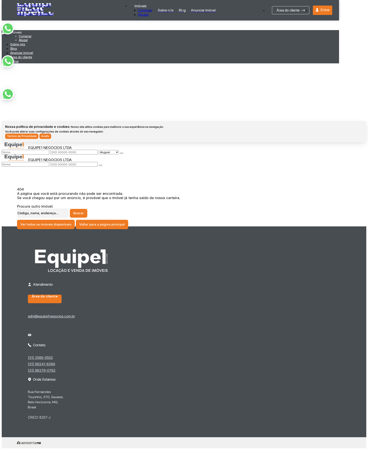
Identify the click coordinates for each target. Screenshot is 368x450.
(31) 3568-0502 (40, 357)
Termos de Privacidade (22, 136)
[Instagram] (53, 338)
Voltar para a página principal (102, 224)
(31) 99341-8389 (41, 364)
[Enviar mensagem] (121, 153)
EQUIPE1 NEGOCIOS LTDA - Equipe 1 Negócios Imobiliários (35, 9)
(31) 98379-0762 (41, 370)
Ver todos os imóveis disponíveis (45, 224)
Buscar (78, 213)
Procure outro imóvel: (35, 206)
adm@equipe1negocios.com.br (51, 316)
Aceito (45, 136)
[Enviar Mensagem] (100, 165)
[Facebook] (53, 331)
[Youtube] (53, 335)
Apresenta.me (29, 443)
